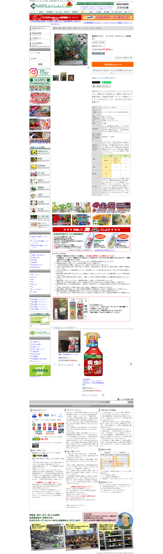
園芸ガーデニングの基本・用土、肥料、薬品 (39, 144)
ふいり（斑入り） (37, 289)
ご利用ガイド (93, 7)
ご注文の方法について (34, 376)
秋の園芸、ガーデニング (39, 304)
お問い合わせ (92, 9)
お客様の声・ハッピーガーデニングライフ (39, 91)
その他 (34, 292)
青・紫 (34, 284)
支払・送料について (38, 349)
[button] (54, 364)
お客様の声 (84, 9)
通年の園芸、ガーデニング (40, 309)
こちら (50, 470)
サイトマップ (107, 9)
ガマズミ (69, 28)
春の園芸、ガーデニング (39, 299)
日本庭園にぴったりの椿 (35, 130)
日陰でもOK (36, 257)
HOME (55, 28)
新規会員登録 (85, 7)
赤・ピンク (35, 275)
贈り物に (35, 260)
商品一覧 (100, 7)
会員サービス (36, 346)
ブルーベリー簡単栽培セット (36, 117)
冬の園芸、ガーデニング (39, 306)
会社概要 (100, 9)
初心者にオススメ (37, 265)
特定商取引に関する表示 (39, 359)
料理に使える (36, 267)
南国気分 (35, 262)
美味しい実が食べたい (39, 255)
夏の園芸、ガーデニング (39, 302)
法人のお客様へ (108, 7)
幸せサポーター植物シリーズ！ (37, 104)
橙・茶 (34, 277)
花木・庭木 (62, 28)
